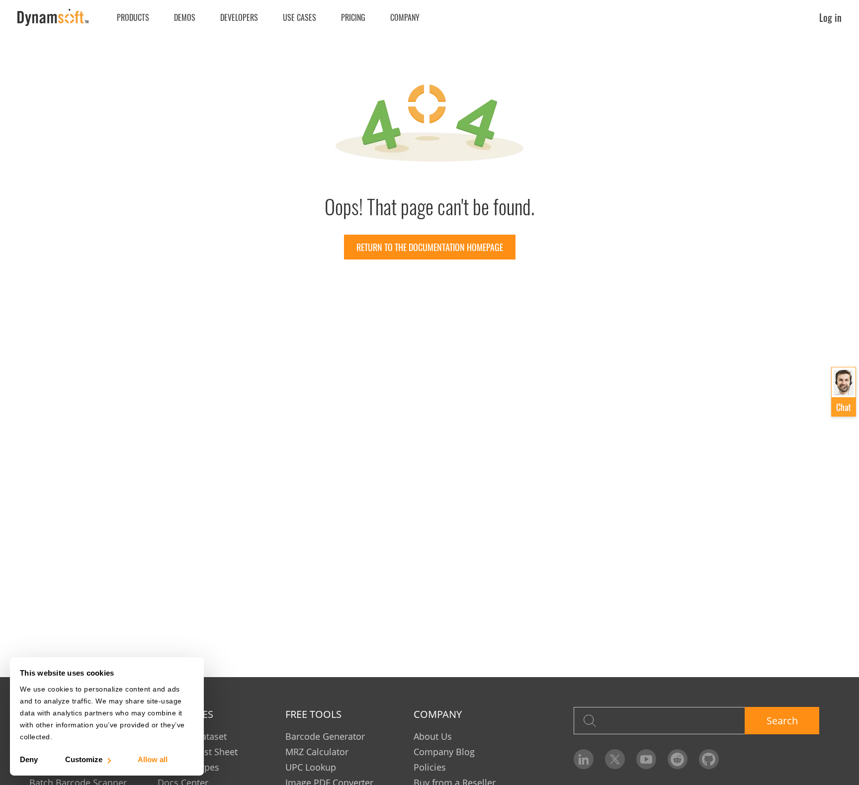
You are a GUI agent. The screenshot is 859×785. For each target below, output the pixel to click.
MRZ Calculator (316, 752)
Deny (29, 759)
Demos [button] (184, 17)
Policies (430, 767)
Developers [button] (239, 17)
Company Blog (444, 752)
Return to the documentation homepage (429, 247)
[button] (843, 391)
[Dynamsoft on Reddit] (677, 759)
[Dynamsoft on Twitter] (615, 759)
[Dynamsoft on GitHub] (709, 759)
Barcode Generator (325, 736)
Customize (83, 759)
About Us (433, 736)
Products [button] (133, 17)
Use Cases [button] (299, 17)
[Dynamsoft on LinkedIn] (584, 759)
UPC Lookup (310, 767)
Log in (830, 17)
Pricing (353, 17)
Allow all (153, 759)
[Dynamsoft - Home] (53, 17)
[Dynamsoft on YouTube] (646, 759)
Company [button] (405, 17)
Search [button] (782, 720)
